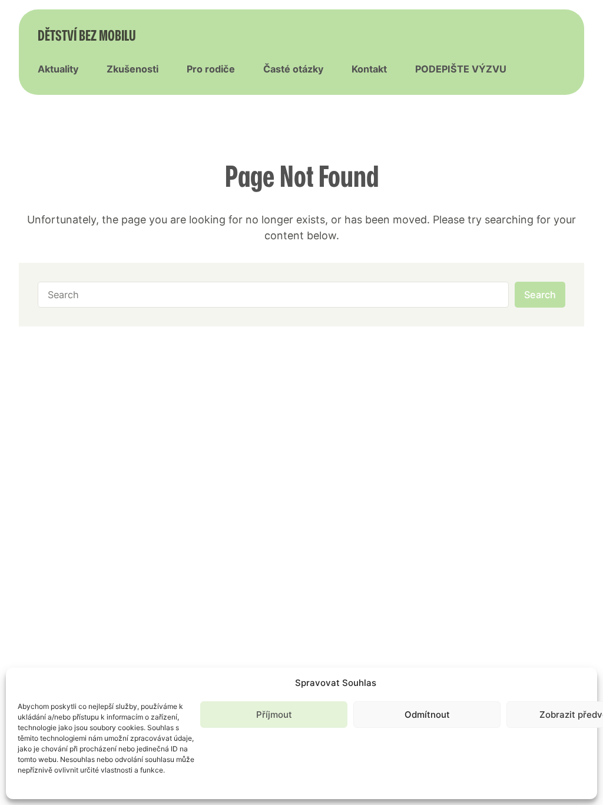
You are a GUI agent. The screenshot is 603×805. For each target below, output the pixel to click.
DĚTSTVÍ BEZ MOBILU (87, 35)
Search (540, 295)
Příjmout (274, 714)
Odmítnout (427, 714)
